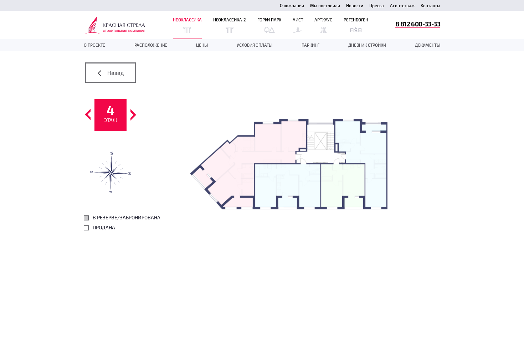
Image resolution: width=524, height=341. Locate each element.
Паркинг (311, 44)
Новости (354, 5)
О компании (292, 5)
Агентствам (402, 5)
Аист (298, 19)
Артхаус (323, 19)
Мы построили (325, 5)
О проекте (94, 44)
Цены (201, 44)
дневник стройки (367, 44)
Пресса (376, 5)
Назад (115, 72)
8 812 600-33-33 (417, 23)
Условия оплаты (254, 44)
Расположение (151, 44)
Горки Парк (269, 19)
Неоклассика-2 (229, 19)
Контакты (430, 5)
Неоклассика (187, 19)
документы (427, 44)
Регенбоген (356, 19)
